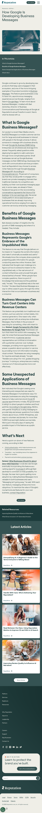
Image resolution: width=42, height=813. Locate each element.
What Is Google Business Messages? (13, 63)
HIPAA (21, 797)
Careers (4, 730)
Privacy (9, 797)
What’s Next (6, 72)
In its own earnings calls (19, 195)
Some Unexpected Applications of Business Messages (18, 69)
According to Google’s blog (20, 407)
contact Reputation (17, 493)
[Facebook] (3, 747)
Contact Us (5, 741)
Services (4, 697)
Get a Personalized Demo (27, 769)
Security (33, 797)
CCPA (27, 797)
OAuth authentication (11, 447)
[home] (9, 2)
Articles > (11, 8)
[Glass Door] (21, 747)
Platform (4, 694)
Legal (3, 797)
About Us (5, 715)
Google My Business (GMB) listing (22, 145)
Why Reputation (7, 712)
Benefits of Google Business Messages (14, 66)
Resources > (5, 8)
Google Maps (13, 101)
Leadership (5, 719)
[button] (38, 2)
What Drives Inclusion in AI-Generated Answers (16, 516)
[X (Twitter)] (10, 747)
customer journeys (26, 457)
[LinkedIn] (17, 747)
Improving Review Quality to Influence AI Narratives (17, 513)
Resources (5, 704)
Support (4, 734)
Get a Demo (31, 2)
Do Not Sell (5, 801)
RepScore (5, 701)
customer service (24, 338)
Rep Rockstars (6, 737)
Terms (15, 797)
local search (20, 469)
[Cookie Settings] (2, 809)
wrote (7, 132)
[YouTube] (14, 747)
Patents (13, 801)
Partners (4, 723)
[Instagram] (7, 747)
